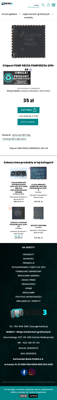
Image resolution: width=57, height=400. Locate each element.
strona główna (9, 14)
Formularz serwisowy (28, 271)
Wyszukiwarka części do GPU (28, 267)
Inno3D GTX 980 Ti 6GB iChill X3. (14, 139)
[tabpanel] (28, 40)
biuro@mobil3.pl (39, 326)
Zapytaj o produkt (28, 122)
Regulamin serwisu (28, 275)
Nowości (28, 258)
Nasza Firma (29, 279)
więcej (23, 395)
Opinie (28, 288)
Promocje (28, 262)
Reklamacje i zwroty (29, 301)
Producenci (28, 284)
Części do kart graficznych (36, 14)
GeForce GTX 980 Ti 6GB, (21, 135)
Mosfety (28, 17)
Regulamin (28, 292)
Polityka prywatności (28, 296)
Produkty (28, 254)
